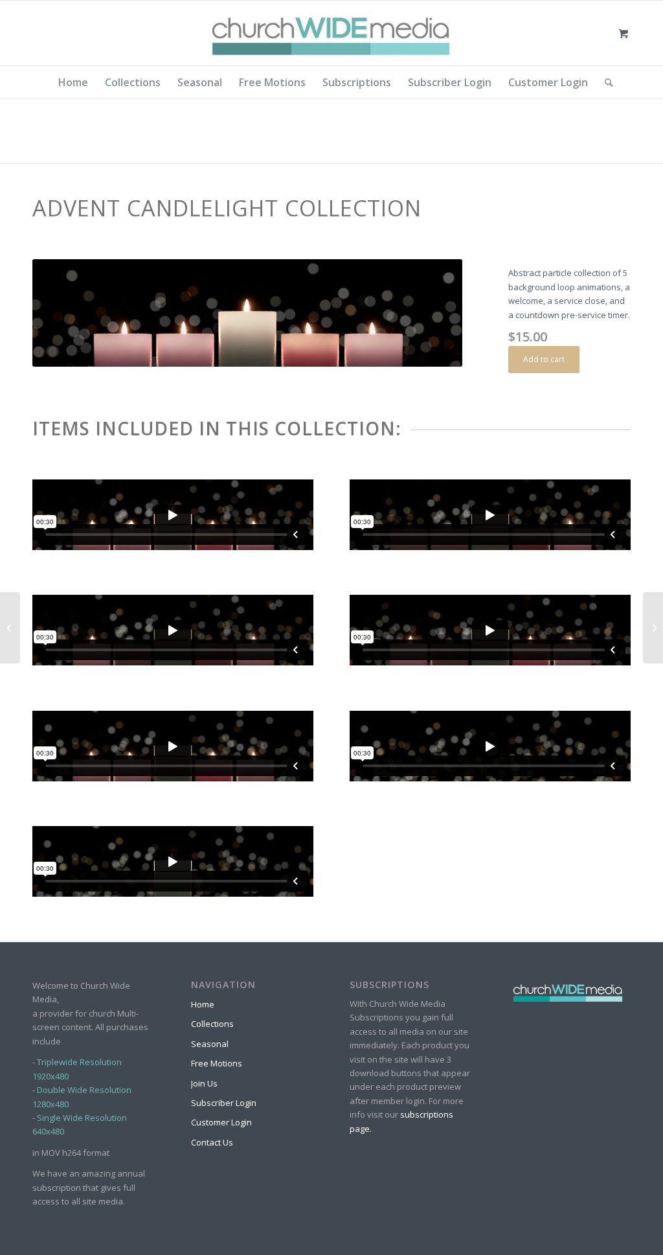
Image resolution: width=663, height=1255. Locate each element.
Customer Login (221, 1122)
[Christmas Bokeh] (653, 627)
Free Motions (216, 1063)
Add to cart (544, 359)
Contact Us (212, 1142)
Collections (212, 1024)
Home (202, 1004)
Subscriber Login (223, 1103)
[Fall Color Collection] (10, 627)
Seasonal (210, 1044)
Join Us (204, 1083)
